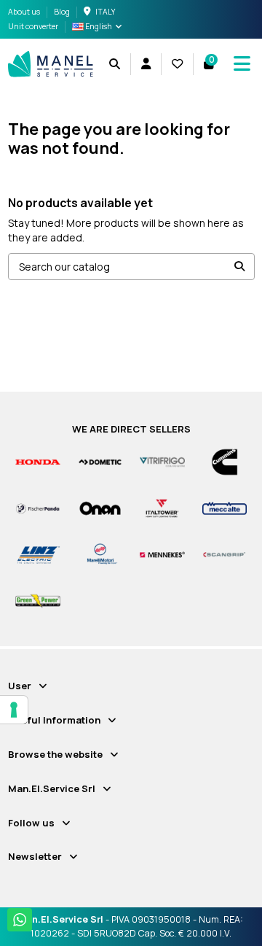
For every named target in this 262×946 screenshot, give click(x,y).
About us (24, 12)
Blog (62, 12)
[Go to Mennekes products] (162, 554)
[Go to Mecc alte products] (224, 507)
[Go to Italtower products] (162, 507)
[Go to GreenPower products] (37, 600)
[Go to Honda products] (37, 461)
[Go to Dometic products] (100, 461)
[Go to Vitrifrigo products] (162, 461)
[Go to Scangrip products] (224, 554)
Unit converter (33, 26)
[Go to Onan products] (100, 507)
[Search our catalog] (239, 266)
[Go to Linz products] (37, 554)
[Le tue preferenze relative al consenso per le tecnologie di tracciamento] (14, 710)
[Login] (145, 64)
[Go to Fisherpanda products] (37, 507)
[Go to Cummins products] (224, 461)
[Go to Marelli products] (100, 554)
